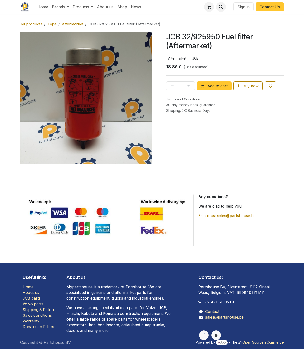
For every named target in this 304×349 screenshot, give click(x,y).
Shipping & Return (39, 309)
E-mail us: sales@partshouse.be (227, 215)
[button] (221, 7)
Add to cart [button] (217, 86)
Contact (212, 311)
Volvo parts (33, 304)
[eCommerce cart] (209, 7)
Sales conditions (37, 315)
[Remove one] (171, 86)
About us (31, 292)
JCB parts (32, 298)
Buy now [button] (250, 86)
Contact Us (270, 7)
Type (52, 24)
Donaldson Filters (38, 326)
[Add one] (190, 86)
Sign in (244, 7)
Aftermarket (72, 24)
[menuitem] (42, 7)
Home (28, 286)
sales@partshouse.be (224, 317)
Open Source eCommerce (263, 342)
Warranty (31, 321)
